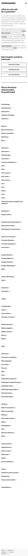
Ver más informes (14, 74)
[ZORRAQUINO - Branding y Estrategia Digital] (8, 3)
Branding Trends (14, 69)
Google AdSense (6, 46)
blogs (15, 48)
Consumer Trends (14, 64)
